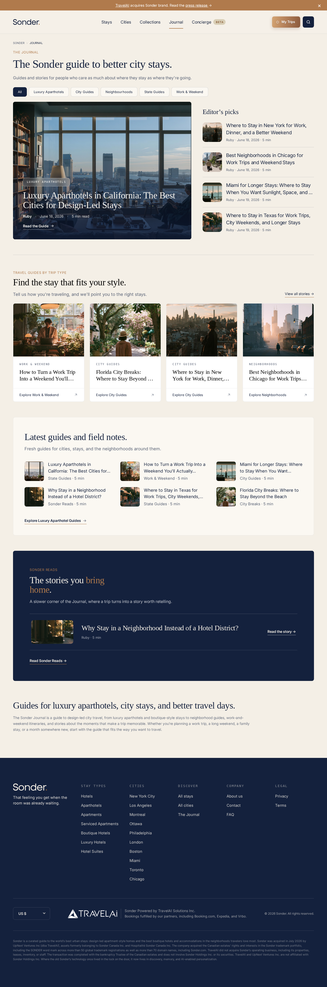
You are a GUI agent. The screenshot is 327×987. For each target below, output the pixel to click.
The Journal (189, 814)
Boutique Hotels (95, 833)
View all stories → (299, 294)
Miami (135, 860)
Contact (234, 805)
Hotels (87, 796)
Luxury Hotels (93, 842)
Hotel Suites (92, 851)
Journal (176, 22)
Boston (136, 851)
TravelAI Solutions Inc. (176, 911)
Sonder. (281, 913)
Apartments (91, 814)
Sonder (19, 43)
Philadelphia (141, 833)
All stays (185, 796)
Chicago (137, 879)
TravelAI (122, 5)
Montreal (137, 814)
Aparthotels (91, 805)
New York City (142, 796)
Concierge (209, 23)
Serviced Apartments (100, 824)
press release (196, 5)
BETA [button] (219, 22)
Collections (150, 22)
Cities (126, 22)
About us (235, 796)
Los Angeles (141, 805)
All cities (185, 805)
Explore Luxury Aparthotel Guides (53, 521)
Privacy (281, 796)
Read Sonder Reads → (48, 660)
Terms (280, 805)
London (136, 842)
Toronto (137, 870)
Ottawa (136, 824)
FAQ (230, 814)
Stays (106, 22)
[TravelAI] (94, 913)
